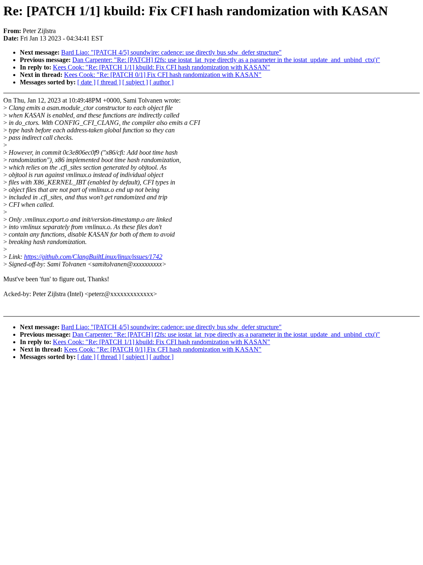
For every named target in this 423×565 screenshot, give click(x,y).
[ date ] (86, 82)
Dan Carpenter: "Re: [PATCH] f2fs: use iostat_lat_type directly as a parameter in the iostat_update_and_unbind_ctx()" (226, 59)
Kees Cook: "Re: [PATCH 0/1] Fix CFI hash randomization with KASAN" (162, 74)
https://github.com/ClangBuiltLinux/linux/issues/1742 (93, 256)
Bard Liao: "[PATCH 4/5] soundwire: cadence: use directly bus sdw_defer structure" (171, 52)
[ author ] (161, 82)
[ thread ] (109, 82)
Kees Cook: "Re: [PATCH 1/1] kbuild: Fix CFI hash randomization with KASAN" (161, 67)
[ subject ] (135, 82)
